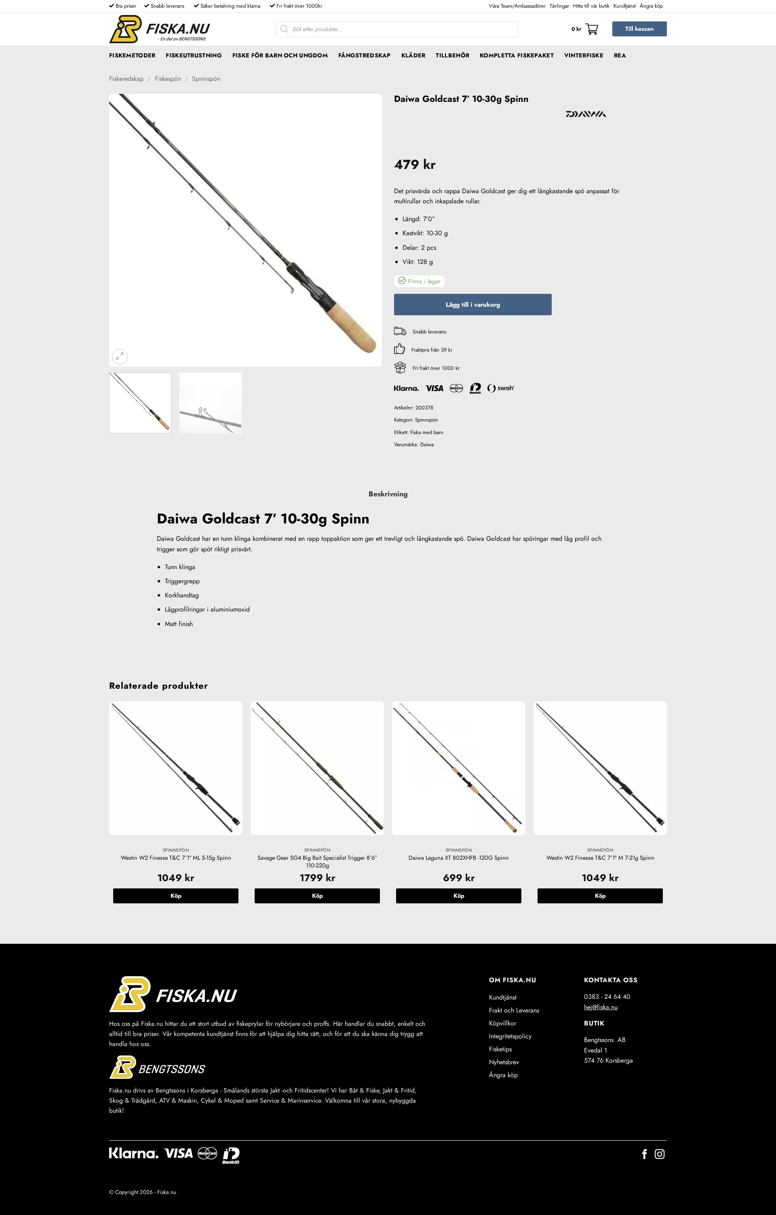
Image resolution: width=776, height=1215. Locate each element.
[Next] (366, 230)
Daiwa (427, 444)
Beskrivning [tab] (388, 494)
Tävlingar (559, 6)
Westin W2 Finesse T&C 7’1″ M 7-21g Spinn (600, 858)
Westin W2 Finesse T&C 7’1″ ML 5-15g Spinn (176, 858)
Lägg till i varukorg (473, 304)
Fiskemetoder (132, 55)
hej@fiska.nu (601, 1007)
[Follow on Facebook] (644, 1155)
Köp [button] (176, 896)
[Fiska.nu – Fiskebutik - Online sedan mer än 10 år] (159, 29)
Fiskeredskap (126, 78)
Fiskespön (168, 78)
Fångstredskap (364, 55)
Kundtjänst (625, 6)
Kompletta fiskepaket (517, 55)
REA (620, 55)
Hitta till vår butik (591, 6)
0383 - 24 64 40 (607, 996)
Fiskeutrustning (193, 55)
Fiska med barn (426, 432)
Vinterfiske (583, 55)
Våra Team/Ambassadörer (517, 6)
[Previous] (125, 230)
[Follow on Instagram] (659, 1155)
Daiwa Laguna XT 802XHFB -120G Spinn (459, 858)
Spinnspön (206, 78)
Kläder (413, 55)
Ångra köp (651, 6)
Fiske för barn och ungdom (280, 55)
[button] (584, 29)
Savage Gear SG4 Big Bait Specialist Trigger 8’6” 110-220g (317, 861)
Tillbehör (452, 55)
